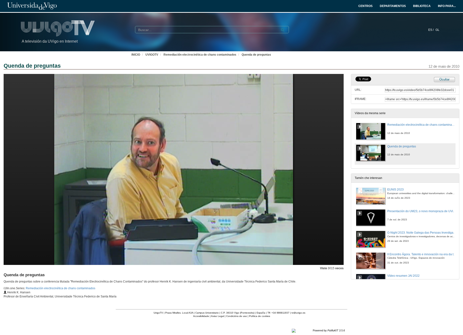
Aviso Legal (217, 316)
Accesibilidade (201, 316)
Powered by (329, 330)
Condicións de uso (236, 316)
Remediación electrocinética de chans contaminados (199, 54)
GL (437, 30)
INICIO (135, 54)
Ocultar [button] (444, 79)
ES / (431, 30)
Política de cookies (259, 316)
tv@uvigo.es (298, 312)
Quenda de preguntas (256, 54)
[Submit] (282, 30)
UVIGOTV (151, 54)
